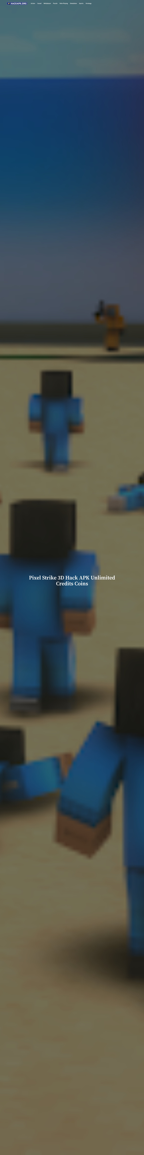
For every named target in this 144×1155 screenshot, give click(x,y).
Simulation (73, 3)
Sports (81, 3)
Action (33, 3)
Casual (39, 3)
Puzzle (55, 3)
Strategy (89, 3)
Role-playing (64, 3)
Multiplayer (47, 3)
